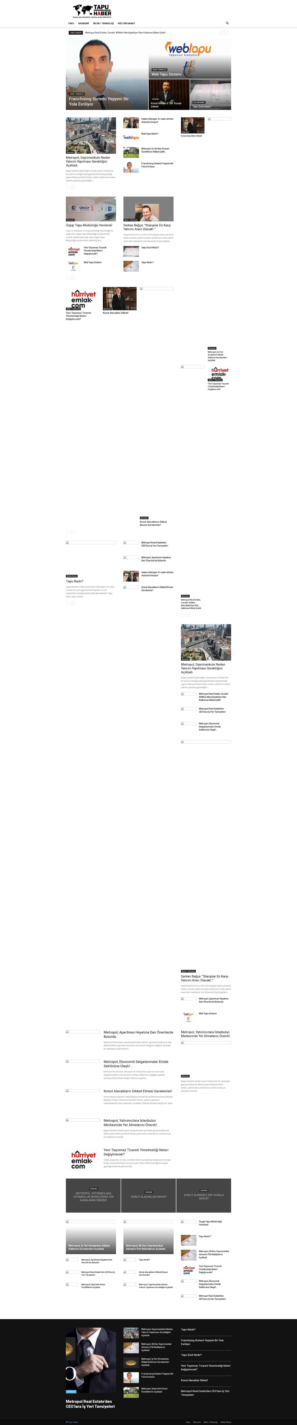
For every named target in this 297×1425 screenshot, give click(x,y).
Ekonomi (83, 23)
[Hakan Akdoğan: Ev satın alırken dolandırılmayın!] (131, 122)
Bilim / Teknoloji (103, 23)
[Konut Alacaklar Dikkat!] (120, 298)
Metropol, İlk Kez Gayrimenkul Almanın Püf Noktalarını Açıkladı (145, 1247)
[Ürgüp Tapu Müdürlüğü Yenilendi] (91, 209)
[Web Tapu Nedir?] (131, 137)
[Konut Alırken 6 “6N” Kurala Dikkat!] (169, 94)
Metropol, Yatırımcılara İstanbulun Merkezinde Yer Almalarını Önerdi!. (205, 1034)
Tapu (71, 23)
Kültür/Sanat (126, 23)
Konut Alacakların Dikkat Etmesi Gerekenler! (138, 1091)
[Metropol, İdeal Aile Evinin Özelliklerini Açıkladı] (131, 1392)
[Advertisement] (174, 11)
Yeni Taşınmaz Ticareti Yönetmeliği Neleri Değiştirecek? (95, 250)
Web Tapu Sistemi (93, 262)
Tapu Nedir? (91, 32)
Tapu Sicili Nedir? (150, 247)
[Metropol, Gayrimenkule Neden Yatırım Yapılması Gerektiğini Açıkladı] (91, 135)
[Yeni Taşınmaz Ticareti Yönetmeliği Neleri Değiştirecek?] (73, 251)
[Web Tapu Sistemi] (190, 58)
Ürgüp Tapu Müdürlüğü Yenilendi (89, 225)
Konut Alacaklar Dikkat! (115, 312)
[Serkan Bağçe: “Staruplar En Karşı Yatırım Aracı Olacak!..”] (148, 209)
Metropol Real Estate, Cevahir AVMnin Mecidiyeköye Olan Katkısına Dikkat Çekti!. (213, 697)
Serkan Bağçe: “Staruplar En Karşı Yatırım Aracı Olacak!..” (147, 227)
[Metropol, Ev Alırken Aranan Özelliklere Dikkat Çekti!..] (131, 152)
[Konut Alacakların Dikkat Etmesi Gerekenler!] (157, 403)
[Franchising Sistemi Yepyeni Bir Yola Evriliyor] (107, 74)
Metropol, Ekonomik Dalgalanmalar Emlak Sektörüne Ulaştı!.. (210, 726)
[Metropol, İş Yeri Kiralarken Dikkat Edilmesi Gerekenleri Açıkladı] (219, 233)
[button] (227, 23)
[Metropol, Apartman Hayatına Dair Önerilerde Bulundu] (188, 1113)
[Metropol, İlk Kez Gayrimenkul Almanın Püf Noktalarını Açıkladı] (148, 1237)
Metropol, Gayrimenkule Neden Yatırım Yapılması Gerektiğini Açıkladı (88, 161)
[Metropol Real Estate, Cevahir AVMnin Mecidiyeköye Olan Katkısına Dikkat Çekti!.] (192, 481)
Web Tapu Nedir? (149, 134)
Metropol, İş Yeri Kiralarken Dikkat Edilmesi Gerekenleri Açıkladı (89, 1247)
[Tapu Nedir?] (131, 266)
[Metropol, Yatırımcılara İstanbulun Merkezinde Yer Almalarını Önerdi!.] (206, 1059)
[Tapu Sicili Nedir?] (210, 94)
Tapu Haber (73, 1422)
